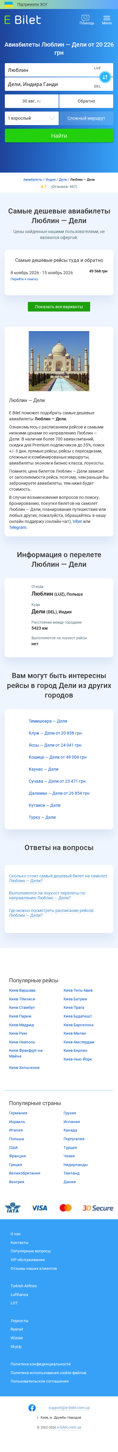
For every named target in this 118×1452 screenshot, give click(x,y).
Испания (72, 1121)
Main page (17, 18)
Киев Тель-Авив (78, 990)
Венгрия (16, 1182)
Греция (15, 1164)
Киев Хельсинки (24, 1067)
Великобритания (24, 1173)
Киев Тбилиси (22, 999)
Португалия (74, 1139)
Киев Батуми (75, 999)
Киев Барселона (78, 1025)
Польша (16, 1139)
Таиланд (72, 1173)
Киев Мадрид (21, 1025)
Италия (16, 1130)
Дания (70, 1182)
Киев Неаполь (22, 1042)
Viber (77, 521)
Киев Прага (74, 1007)
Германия (18, 1113)
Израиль (17, 1121)
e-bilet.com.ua (69, 1427)
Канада (70, 1130)
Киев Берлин (75, 1050)
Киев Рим (18, 1033)
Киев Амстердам (79, 1042)
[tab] (59, 878)
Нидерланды (76, 1164)
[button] (47, 895)
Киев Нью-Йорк (78, 1059)
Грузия (70, 1113)
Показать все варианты (59, 306)
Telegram (17, 527)
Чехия (69, 1156)
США (13, 1147)
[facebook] (32, 1407)
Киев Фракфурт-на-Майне (26, 1053)
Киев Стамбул (22, 1007)
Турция (70, 1147)
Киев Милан (75, 1033)
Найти (59, 135)
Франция (17, 1156)
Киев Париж (20, 1016)
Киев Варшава (22, 990)
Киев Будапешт (78, 1016)
